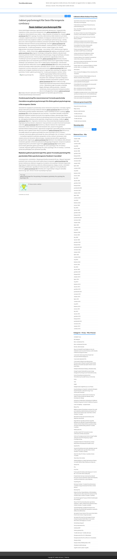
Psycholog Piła (77, 481)
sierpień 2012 (77, 326)
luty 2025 (76, 178)
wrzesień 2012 (77, 323)
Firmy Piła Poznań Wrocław (80, 106)
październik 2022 (78, 247)
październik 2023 (78, 217)
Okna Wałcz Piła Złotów (79, 458)
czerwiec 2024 (77, 197)
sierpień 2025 (77, 163)
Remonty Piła (77, 489)
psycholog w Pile (24, 178)
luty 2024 (76, 207)
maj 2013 (76, 304)
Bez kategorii (77, 339)
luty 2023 (76, 237)
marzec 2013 (77, 309)
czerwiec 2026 (77, 143)
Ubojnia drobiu (77, 540)
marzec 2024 (77, 205)
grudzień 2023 (77, 212)
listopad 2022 (77, 244)
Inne (75, 381)
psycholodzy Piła (53, 176)
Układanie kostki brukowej (80, 545)
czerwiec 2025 (77, 168)
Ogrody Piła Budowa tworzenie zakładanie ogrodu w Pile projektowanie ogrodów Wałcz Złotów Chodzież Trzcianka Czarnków (85, 450)
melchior (39, 16)
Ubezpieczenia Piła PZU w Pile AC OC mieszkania (85, 537)
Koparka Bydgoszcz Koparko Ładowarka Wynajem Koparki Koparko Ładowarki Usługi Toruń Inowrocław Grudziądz (85, 391)
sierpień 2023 (77, 222)
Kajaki (75, 384)
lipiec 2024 (76, 195)
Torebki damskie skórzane (80, 116)
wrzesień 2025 (77, 160)
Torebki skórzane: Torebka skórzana (82, 532)
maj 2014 (76, 281)
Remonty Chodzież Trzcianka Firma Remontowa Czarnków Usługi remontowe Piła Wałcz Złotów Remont (85, 486)
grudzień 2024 (77, 183)
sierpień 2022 (77, 252)
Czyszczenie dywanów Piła (80, 359)
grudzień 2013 (77, 289)
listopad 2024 (77, 185)
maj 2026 (76, 146)
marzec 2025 (77, 175)
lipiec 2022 (76, 254)
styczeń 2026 (77, 151)
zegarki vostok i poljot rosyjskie (81, 547)
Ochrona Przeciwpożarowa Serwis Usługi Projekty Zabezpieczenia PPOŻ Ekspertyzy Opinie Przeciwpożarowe (85, 438)
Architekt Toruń (77, 337)
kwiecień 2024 (77, 202)
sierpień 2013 (77, 296)
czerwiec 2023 (77, 227)
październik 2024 (78, 188)
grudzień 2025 (77, 153)
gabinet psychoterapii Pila (45, 51)
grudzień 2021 (77, 271)
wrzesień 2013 (77, 294)
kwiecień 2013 (77, 306)
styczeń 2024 (77, 210)
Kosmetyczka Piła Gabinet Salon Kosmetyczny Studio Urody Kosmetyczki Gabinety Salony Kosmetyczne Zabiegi (84, 396)
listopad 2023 (77, 215)
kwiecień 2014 (77, 284)
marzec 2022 (77, 264)
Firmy (75, 379)
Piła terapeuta (44, 176)
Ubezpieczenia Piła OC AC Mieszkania (82, 535)
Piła (75, 467)
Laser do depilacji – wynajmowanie (82, 404)
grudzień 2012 (77, 316)
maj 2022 (76, 259)
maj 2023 (76, 230)
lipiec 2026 (76, 141)
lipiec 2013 (76, 299)
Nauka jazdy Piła (77, 429)
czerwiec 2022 (77, 257)
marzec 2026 (77, 148)
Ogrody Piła (77, 445)
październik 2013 (78, 291)
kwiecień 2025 (77, 173)
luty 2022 (76, 267)
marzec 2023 (77, 234)
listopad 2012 (77, 318)
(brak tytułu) (77, 69)
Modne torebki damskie (79, 111)
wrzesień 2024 (77, 190)
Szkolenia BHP (77, 528)
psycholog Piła (60, 176)
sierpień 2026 (77, 138)
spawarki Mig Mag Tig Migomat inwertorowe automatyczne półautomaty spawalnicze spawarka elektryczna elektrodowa (85, 509)
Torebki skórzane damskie (80, 121)
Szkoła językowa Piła (78, 530)
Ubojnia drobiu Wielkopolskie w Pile (82, 542)
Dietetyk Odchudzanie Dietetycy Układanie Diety (85, 368)
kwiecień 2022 (77, 262)
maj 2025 (76, 170)
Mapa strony (77, 108)
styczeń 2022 (77, 269)
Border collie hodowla (79, 346)
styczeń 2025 (77, 180)
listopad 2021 (77, 274)
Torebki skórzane (78, 118)
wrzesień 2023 (77, 220)
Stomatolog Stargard (79, 523)
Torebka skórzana (25, 3)
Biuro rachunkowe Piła (79, 341)
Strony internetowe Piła (79, 525)
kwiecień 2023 (77, 232)
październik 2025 (78, 158)
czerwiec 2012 (77, 328)
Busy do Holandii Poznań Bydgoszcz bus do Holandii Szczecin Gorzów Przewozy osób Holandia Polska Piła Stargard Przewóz (86, 351)
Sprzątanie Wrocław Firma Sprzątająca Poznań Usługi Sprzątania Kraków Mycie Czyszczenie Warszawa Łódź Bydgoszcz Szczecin (84, 519)
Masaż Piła (76, 407)
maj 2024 (76, 200)
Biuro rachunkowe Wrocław (80, 344)
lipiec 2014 (76, 279)
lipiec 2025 (76, 165)
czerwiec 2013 (77, 301)
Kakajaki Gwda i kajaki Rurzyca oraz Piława (83, 386)
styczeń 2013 (77, 313)
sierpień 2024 (77, 193)
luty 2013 (76, 311)
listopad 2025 (77, 156)
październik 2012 (78, 321)
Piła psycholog (36, 176)
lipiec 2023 (76, 225)
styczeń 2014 (77, 286)
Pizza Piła (76, 469)
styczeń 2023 (77, 239)
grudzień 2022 (77, 242)
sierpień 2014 (77, 276)
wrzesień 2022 (77, 249)
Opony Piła (76, 464)
